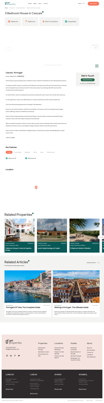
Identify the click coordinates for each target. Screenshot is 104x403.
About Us (89, 348)
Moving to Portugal (76, 356)
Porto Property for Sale (43, 355)
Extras (35, 152)
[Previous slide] (8, 48)
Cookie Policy (98, 400)
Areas (41, 152)
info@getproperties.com (12, 349)
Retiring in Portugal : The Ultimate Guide (71, 307)
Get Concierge (91, 350)
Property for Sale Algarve (59, 356)
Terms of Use (89, 400)
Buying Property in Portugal (76, 352)
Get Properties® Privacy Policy (76, 400)
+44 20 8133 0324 (10, 347)
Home (6, 8)
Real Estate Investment (74, 348)
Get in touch (93, 3)
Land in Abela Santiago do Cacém (49, 248)
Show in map (9, 389)
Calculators (90, 354)
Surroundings (17, 152)
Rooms (9, 152)
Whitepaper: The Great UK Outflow (75, 359)
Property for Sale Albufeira (59, 352)
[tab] (44, 65)
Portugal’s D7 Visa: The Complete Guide (23, 307)
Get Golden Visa (91, 357)
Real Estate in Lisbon (43, 352)
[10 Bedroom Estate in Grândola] (84, 230)
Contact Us (90, 352)
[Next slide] (95, 48)
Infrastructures (51, 152)
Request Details (87, 79)
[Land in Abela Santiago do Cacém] (52, 230)
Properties (11, 8)
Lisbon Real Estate (20, 8)
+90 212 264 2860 (83, 384)
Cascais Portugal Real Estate (59, 348)
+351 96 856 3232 (34, 388)
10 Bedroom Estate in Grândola (80, 248)
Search (80, 3)
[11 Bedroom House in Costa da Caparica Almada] (19, 230)
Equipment (27, 152)
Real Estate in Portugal (41, 348)
